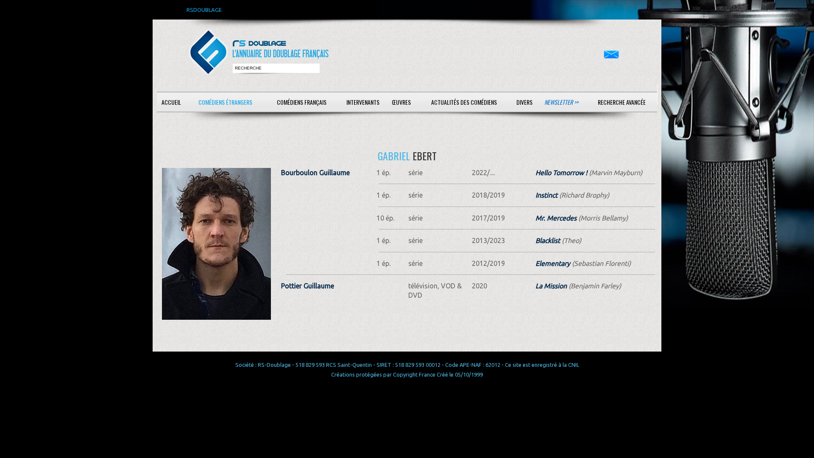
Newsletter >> (561, 102)
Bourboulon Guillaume (315, 172)
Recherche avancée (622, 102)
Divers (524, 102)
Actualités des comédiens (464, 102)
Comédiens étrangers (225, 102)
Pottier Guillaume (307, 286)
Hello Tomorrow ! (561, 172)
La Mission (551, 286)
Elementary (552, 263)
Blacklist (547, 240)
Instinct (546, 195)
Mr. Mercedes (556, 218)
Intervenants (362, 102)
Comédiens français (301, 102)
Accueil (171, 102)
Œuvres (401, 102)
